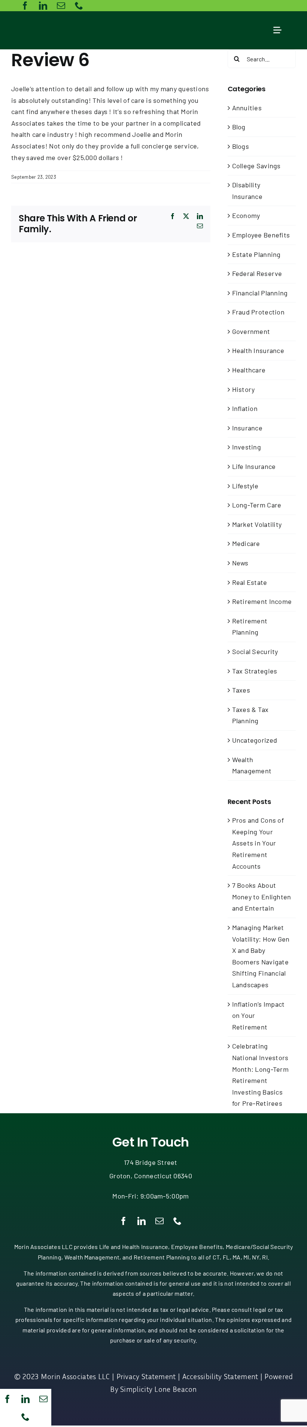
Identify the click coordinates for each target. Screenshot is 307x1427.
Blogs (240, 146)
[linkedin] (25, 1399)
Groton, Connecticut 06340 (150, 1176)
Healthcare (249, 370)
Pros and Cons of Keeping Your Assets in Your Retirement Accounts (258, 843)
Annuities (247, 108)
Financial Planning (260, 293)
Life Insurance (254, 466)
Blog (239, 127)
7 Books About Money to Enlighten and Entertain (261, 896)
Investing (246, 447)
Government (251, 331)
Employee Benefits (261, 235)
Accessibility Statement (220, 1376)
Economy (246, 215)
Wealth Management (252, 765)
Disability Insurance (247, 190)
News (240, 563)
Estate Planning (256, 254)
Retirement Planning (250, 626)
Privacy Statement (146, 1376)
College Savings (256, 166)
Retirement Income (262, 601)
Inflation (245, 408)
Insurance (247, 428)
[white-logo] (55, 22)
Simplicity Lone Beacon (158, 1388)
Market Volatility (257, 524)
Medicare (246, 543)
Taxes (241, 690)
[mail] (43, 1399)
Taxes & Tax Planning (250, 715)
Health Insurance (258, 350)
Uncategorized (254, 740)
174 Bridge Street (150, 1162)
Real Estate (249, 582)
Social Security (255, 651)
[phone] (25, 1417)
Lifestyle (245, 486)
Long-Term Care (257, 505)
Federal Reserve (257, 273)
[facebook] (7, 1399)
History (243, 389)
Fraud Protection (258, 312)
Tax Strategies (254, 671)
